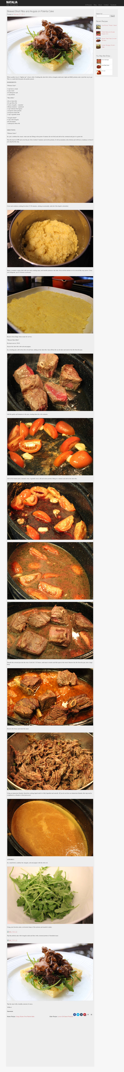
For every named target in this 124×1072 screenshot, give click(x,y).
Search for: (99, 14)
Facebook (113, 5)
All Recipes (88, 5)
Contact (106, 5)
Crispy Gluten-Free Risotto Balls (25, 1016)
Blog (95, 5)
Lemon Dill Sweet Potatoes (65, 1016)
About (100, 5)
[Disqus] (50, 1042)
